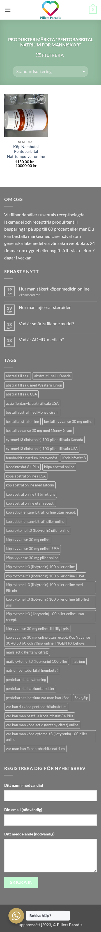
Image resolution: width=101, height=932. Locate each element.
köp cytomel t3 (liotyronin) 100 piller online (40, 567)
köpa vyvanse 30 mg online (28, 539)
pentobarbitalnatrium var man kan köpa (38, 698)
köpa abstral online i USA (26, 476)
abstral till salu (17, 376)
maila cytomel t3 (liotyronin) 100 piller (36, 661)
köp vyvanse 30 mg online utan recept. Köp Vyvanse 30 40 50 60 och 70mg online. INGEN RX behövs (48, 640)
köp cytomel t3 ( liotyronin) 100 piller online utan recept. (45, 617)
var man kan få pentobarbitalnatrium (35, 748)
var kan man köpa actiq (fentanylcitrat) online (42, 725)
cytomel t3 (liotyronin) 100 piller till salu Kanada (44, 439)
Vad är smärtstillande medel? (46, 323)
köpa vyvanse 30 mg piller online (32, 558)
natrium (78, 661)
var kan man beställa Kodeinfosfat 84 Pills (39, 716)
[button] (7, 10)
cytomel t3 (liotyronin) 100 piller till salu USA (42, 448)
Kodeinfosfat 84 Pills (22, 467)
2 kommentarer (34, 295)
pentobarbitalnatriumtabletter (30, 688)
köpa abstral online (59, 467)
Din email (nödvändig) (23, 809)
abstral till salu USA (21, 394)
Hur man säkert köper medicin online (54, 288)
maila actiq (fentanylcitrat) (27, 652)
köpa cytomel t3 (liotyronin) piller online (37, 530)
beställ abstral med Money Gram (32, 412)
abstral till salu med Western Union (34, 385)
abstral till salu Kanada (52, 376)
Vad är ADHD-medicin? (41, 339)
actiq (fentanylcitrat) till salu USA (32, 403)
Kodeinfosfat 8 (74, 458)
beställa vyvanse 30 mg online (68, 421)
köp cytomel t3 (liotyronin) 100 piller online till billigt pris (47, 602)
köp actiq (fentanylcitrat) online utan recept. (41, 512)
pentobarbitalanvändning (26, 679)
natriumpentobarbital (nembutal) (32, 670)
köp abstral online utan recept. (30, 503)
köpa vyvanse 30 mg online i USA (32, 548)
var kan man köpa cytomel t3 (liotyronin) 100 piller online (46, 737)
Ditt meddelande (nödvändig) (29, 834)
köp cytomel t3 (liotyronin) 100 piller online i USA (45, 576)
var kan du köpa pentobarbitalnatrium (36, 706)
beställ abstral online (22, 421)
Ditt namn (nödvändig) (23, 785)
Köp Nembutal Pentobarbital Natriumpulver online (26, 151)
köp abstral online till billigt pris (30, 494)
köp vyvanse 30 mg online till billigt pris (37, 628)
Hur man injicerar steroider (45, 307)
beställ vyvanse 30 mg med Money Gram (39, 430)
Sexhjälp (81, 698)
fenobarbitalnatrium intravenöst (31, 458)
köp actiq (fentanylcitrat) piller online (35, 521)
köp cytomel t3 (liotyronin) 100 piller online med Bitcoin (44, 587)
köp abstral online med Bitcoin (30, 485)
